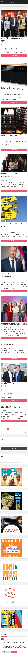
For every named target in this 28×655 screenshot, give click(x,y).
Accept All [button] (14, 651)
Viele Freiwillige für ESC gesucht (14, 323)
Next (13, 432)
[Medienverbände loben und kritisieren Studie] (14, 259)
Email (2, 442)
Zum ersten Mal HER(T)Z (10, 406)
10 (19, 429)
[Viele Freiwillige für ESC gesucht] (14, 309)
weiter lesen (14, 55)
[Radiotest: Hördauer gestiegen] (14, 73)
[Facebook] (2, 639)
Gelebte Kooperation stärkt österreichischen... (11, 175)
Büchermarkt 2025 (8, 344)
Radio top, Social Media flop (12, 135)
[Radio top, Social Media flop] (14, 120)
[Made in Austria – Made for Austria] (14, 209)
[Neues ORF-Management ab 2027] (14, 23)
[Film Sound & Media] (14, 2)
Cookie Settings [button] (6, 651)
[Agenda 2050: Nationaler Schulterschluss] (14, 372)
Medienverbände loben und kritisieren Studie (11, 275)
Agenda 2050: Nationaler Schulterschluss (11, 385)
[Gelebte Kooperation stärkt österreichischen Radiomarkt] (14, 163)
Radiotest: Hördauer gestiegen (13, 88)
